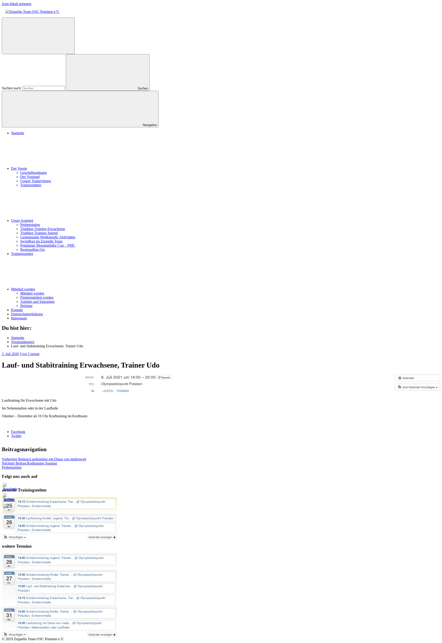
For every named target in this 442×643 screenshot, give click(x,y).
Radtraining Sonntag (29, 463)
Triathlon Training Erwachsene (42, 229)
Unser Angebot (22, 220)
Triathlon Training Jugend (39, 233)
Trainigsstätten (30, 185)
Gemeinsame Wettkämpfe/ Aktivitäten (47, 237)
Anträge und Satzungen (37, 302)
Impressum (19, 318)
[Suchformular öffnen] (38, 36)
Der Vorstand (30, 177)
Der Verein (19, 168)
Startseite (17, 133)
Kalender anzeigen (101, 537)
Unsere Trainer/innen (35, 181)
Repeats (165, 377)
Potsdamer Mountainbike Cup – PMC (47, 245)
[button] (417, 387)
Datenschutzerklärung (27, 314)
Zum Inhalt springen (16, 4)
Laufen (107, 391)
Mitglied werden (23, 289)
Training (122, 391)
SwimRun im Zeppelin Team (41, 241)
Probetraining (30, 225)
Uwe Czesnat (29, 354)
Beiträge (26, 306)
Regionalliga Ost (32, 249)
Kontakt (17, 310)
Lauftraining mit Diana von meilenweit (44, 459)
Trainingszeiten (22, 254)
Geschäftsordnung (33, 173)
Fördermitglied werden (36, 297)
